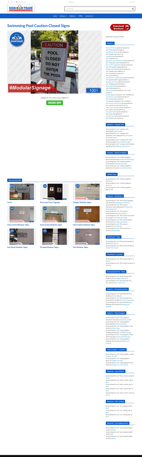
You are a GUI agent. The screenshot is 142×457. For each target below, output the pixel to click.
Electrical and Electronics (114, 103)
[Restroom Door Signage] (54, 192)
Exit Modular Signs (80, 247)
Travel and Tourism (112, 97)
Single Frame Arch (122, 278)
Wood (108, 395)
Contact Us (89, 16)
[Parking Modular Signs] (54, 237)
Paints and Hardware (113, 107)
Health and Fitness (112, 52)
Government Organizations (115, 78)
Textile (108, 101)
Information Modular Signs (18, 225)
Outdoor (108, 265)
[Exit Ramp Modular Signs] (22, 237)
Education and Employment (115, 60)
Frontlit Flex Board (112, 248)
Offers (81, 16)
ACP (107, 386)
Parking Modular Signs (49, 247)
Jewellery (109, 95)
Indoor (108, 261)
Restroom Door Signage (50, 202)
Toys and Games (111, 112)
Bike (111, 189)
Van (111, 181)
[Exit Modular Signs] (87, 237)
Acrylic (108, 378)
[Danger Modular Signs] (87, 192)
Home (55, 16)
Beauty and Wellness (113, 69)
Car (111, 185)
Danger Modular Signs (82, 202)
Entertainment (110, 86)
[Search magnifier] (132, 8)
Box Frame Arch (120, 283)
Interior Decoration (112, 116)
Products (62, 16)
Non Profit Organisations (114, 65)
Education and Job (126, 168)
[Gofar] (22, 192)
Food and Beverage (112, 48)
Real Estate (110, 90)
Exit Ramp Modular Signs (17, 247)
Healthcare (109, 56)
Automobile (109, 73)
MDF (107, 382)
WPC (107, 391)
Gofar (9, 202)
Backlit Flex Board (112, 244)
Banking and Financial (112, 82)
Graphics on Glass (117, 360)
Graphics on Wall (111, 356)
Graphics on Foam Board (120, 365)
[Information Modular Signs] (22, 214)
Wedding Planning (125, 332)
